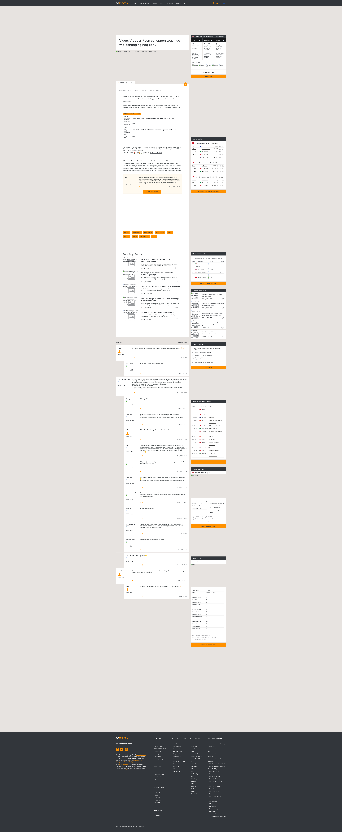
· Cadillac (192, 789)
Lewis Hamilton (156, 161)
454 (131, 546)
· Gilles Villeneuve (213, 804)
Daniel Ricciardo (196, 599)
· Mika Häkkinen (176, 764)
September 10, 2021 (156, 153)
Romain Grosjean (196, 609)
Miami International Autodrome (216, 431)
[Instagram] (126, 749)
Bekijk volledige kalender (208, 462)
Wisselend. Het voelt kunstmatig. (204, 355)
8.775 (131, 468)
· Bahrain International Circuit (216, 764)
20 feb (194, 185)
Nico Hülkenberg (196, 623)
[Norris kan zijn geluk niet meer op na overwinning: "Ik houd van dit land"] (131, 299)
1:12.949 (194, 48)
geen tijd (206, 49)
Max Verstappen (144, 3)
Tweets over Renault (200, 639)
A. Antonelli (195, 47)
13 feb (194, 171)
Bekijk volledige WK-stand (208, 283)
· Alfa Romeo (193, 746)
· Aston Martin (194, 764)
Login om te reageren (183, 342)
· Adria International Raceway (216, 744)
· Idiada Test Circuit (213, 814)
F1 (124, 150)
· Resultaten (157, 800)
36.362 (132, 420)
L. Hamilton (205, 157)
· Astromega (193, 766)
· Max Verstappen (159, 774)
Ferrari (211, 272)
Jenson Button (196, 619)
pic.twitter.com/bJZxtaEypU (134, 150)
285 (123, 577)
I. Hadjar (204, 146)
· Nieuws (156, 772)
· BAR (191, 776)
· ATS (191, 769)
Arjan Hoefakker (157, 90)
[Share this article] (185, 84)
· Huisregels (157, 754)
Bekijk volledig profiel (208, 526)
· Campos (192, 791)
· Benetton (193, 781)
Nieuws (135, 3)
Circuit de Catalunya (202, 143)
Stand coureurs (198, 258)
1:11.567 (194, 58)
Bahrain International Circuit (204, 163)
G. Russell (207, 48)
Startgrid (218, 45)
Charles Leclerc (202, 277)
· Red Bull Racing (159, 777)
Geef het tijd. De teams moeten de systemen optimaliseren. (205, 358)
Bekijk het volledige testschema (208, 191)
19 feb (194, 182)
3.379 (131, 514)
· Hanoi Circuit (212, 806)
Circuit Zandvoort (213, 456)
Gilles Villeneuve (212, 436)
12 (223, 308)
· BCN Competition (195, 779)
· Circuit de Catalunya (214, 779)
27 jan (194, 149)
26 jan (194, 146)
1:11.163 (206, 57)
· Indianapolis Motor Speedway (217, 816)
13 (223, 318)
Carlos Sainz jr (196, 631)
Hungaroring (212, 453)
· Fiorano (210, 799)
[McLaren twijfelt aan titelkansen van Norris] (131, 311)
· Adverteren (157, 751)
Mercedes (176, 168)
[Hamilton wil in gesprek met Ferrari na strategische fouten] (131, 259)
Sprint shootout (195, 53)
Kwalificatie (207, 53)
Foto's (185, 3)
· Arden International (196, 756)
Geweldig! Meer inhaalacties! (203, 352)
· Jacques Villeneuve (178, 754)
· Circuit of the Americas (215, 786)
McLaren (212, 275)
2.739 (131, 370)
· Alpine (192, 751)
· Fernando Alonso (177, 749)
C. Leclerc (219, 56)
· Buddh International (214, 776)
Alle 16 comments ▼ (152, 191)
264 (123, 354)
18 (223, 299)
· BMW (192, 784)
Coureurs (154, 3)
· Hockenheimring (213, 809)
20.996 (132, 530)
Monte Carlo (212, 439)
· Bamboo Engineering (196, 774)
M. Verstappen (206, 149)
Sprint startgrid (208, 44)
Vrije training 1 (196, 44)
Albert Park (211, 417)
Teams (162, 3)
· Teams (156, 795)
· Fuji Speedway (212, 801)
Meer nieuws (208, 76)
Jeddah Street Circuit (213, 428)
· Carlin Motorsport (195, 794)
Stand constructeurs (214, 258)
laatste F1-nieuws (141, 755)
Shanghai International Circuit (216, 420)
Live (223, 166)
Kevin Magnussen (196, 621)
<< (125, 82)
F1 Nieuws (126, 232)
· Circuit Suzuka (212, 789)
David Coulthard (157, 96)
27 (223, 327)
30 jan (194, 157)
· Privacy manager (159, 759)
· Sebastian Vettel (177, 769)
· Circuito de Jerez (213, 794)
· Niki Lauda (175, 766)
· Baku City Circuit (213, 771)
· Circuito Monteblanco (214, 796)
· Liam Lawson (176, 759)
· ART (191, 761)
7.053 (130, 184)
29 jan (194, 154)
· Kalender (157, 802)
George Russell (202, 269)
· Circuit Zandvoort (213, 791)
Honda (154, 236)
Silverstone (211, 447)
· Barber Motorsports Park (215, 774)
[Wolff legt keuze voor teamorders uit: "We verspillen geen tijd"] (131, 272)
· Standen (157, 797)
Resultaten (170, 3)
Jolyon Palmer (196, 626)
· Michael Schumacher (178, 761)
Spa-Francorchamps (214, 450)
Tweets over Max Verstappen (202, 520)
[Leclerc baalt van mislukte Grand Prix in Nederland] (131, 286)
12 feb (194, 168)
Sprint (206, 44)
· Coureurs (157, 792)
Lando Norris (201, 275)
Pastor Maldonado (197, 616)
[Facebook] (117, 749)
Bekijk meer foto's (208, 72)
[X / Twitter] (121, 749)
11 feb (193, 166)
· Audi (191, 771)
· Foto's (156, 779)
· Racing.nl (157, 815)
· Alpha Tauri (193, 749)
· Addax (192, 744)
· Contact (157, 744)
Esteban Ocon (196, 628)
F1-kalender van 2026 (125, 764)
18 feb (194, 180)
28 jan (194, 151)
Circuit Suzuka (212, 423)
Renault (148, 105)
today (122, 3)
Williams (142, 105)
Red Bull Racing (148, 170)
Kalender (178, 3)
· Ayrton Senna (176, 746)
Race (217, 44)
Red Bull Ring (212, 445)
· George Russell (177, 751)
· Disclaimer (157, 756)
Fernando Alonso (196, 597)
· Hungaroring (212, 811)
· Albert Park (211, 746)
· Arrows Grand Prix (195, 759)
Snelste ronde (220, 53)
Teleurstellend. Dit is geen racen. (204, 362)
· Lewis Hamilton (177, 756)
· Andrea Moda (194, 754)
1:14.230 (218, 57)
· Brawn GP (193, 786)
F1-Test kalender (130, 770)
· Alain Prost (175, 744)
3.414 (131, 405)
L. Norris (218, 48)
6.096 (123, 385)
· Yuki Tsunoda (176, 771)
